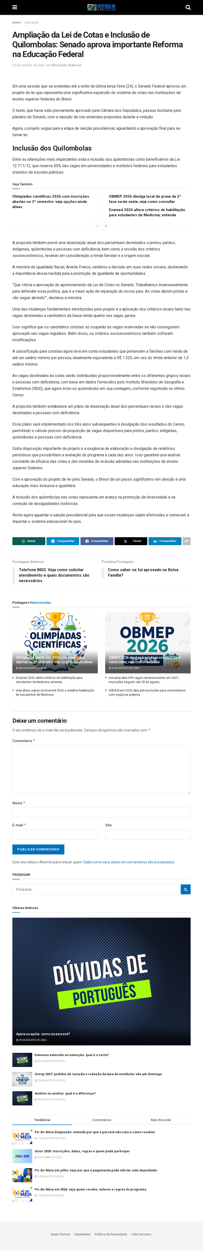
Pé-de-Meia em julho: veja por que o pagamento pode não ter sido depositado (96, 1170)
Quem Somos (60, 1234)
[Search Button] (186, 889)
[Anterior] (97, 226)
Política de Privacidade (111, 1234)
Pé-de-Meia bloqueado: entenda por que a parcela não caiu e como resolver (95, 1132)
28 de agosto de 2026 (32, 668)
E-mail (19, 825)
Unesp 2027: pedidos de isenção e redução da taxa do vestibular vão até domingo (98, 1074)
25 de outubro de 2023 (28, 65)
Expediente (82, 1234)
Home (16, 22)
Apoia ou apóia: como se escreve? (43, 1034)
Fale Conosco (141, 1234)
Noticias (74, 65)
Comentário (23, 740)
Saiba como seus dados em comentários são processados (128, 862)
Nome (18, 803)
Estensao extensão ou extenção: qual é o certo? (72, 1055)
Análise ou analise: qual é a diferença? (65, 1093)
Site (108, 825)
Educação (31, 22)
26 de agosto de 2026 (125, 668)
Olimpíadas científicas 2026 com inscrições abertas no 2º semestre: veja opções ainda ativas (50, 201)
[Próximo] (106, 226)
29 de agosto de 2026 (32, 1040)
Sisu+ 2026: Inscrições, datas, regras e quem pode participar (82, 1151)
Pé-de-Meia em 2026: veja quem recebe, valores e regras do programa (90, 1189)
